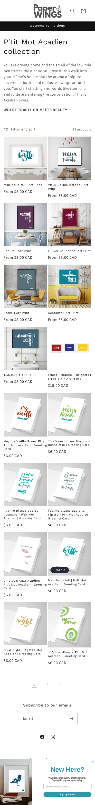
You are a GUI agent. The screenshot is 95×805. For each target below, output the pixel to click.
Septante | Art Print (63, 313)
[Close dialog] (92, 761)
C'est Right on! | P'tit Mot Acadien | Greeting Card (23, 652)
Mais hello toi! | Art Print (23, 185)
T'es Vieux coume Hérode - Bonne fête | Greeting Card (69, 443)
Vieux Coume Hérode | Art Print (68, 186)
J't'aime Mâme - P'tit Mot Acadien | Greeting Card (68, 654)
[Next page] (60, 684)
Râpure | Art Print (17, 251)
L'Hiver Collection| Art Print (69, 251)
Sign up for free (67, 794)
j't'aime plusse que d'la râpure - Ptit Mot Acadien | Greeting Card (69, 514)
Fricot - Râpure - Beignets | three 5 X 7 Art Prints (69, 376)
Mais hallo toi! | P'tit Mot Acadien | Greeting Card (67, 582)
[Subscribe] (71, 718)
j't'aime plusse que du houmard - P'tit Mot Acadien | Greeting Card (22, 514)
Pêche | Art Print (16, 313)
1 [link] (34, 684)
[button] (9, 11)
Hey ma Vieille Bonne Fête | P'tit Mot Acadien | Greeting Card (25, 445)
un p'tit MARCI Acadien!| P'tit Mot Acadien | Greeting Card (25, 584)
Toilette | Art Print (18, 375)
